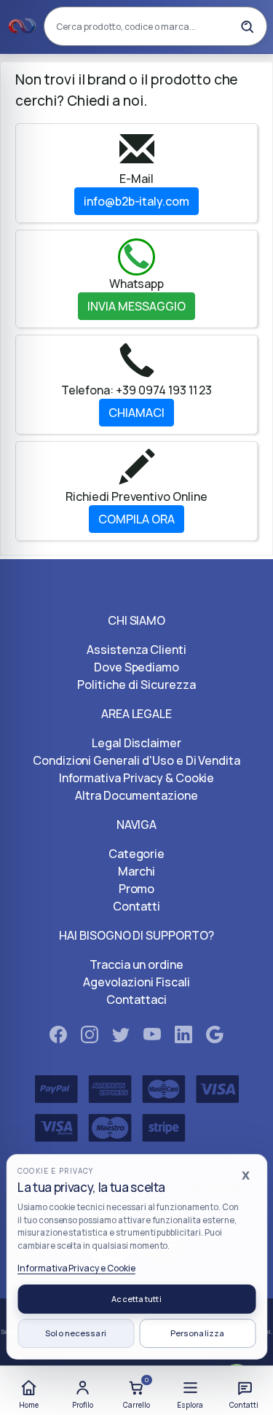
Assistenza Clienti (136, 650)
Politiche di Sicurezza (136, 685)
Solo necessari (75, 1333)
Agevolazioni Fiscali (136, 982)
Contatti (136, 906)
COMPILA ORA (136, 519)
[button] (190, 1392)
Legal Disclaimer (136, 743)
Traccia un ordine (136, 964)
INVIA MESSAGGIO (136, 306)
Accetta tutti (136, 1298)
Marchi (136, 871)
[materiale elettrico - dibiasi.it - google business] (214, 1037)
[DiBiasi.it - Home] (22, 26)
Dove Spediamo (136, 667)
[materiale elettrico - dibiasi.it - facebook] (58, 1037)
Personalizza (197, 1333)
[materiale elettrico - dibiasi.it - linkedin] (183, 1037)
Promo (137, 889)
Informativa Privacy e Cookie (76, 1268)
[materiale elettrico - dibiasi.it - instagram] (89, 1037)
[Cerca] (247, 26)
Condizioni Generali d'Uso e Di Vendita (136, 760)
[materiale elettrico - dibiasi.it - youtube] (152, 1037)
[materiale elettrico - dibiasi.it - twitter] (121, 1037)
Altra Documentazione (136, 795)
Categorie (136, 854)
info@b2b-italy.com (136, 201)
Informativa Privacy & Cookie (137, 778)
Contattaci (136, 999)
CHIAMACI (136, 413)
